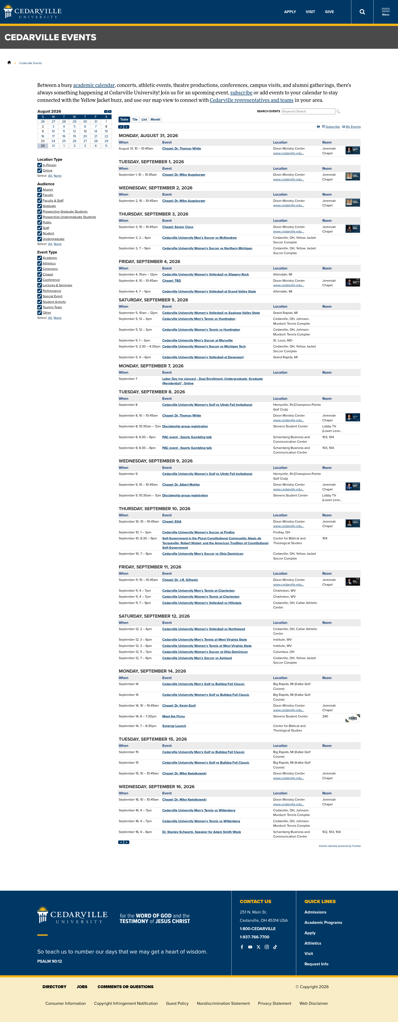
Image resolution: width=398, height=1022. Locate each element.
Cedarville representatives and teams (252, 100)
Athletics (313, 943)
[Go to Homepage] (32, 17)
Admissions (315, 912)
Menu (385, 14)
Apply (290, 12)
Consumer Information (65, 1003)
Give (329, 12)
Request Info (316, 964)
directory (54, 987)
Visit (310, 12)
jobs (82, 987)
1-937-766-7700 (254, 937)
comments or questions (125, 987)
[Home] (9, 63)
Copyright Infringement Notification (126, 1003)
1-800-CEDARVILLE (258, 929)
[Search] (362, 12)
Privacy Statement (274, 1003)
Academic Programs (323, 922)
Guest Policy (177, 1003)
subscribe (241, 93)
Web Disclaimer (314, 1003)
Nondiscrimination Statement (223, 1003)
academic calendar (94, 85)
